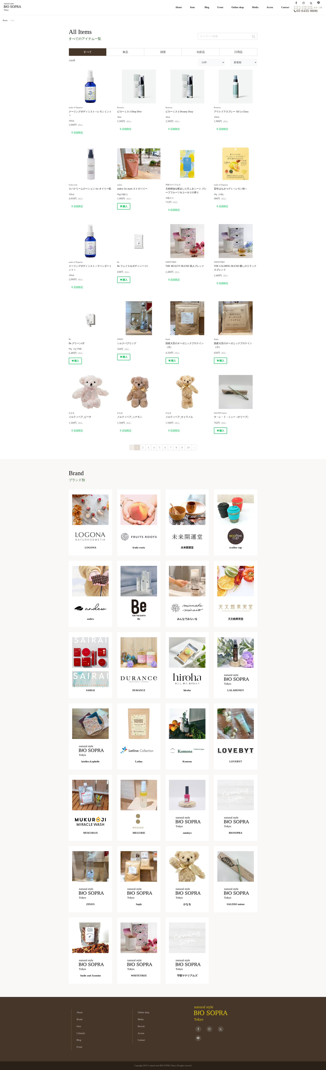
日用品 (238, 52)
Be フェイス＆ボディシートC (132, 266)
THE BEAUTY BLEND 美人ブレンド (185, 266)
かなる (71, 413)
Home (5, 20)
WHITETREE (171, 262)
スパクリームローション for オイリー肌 (90, 188)
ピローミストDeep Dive (129, 111)
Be (118, 262)
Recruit (141, 1026)
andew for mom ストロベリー (132, 188)
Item (79, 1026)
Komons (120, 107)
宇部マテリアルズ (173, 185)
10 (188, 447)
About (178, 7)
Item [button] (192, 7)
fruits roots (73, 185)
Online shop (237, 7)
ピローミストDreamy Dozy (179, 111)
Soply (168, 339)
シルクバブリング (126, 343)
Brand (79, 1019)
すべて (88, 52)
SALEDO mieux (220, 413)
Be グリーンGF (77, 343)
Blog (207, 7)
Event (220, 7)
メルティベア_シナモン (129, 416)
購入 (125, 206)
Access (270, 7)
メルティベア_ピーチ (80, 416)
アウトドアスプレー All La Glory (231, 111)
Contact (285, 7)
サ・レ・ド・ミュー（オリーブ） (232, 416)
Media (255, 7)
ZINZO (120, 339)
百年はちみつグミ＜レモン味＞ (230, 188)
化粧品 (201, 52)
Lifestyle (81, 1033)
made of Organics (76, 107)
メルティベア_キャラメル (179, 416)
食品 (125, 52)
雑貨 (163, 52)
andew (119, 185)
